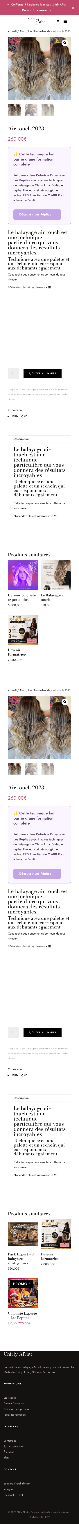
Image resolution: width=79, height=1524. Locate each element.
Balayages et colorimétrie (38, 389)
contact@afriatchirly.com (17, 1483)
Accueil (12, 31)
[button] (65, 43)
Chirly (54, 389)
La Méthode (10, 1441)
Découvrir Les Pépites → (37, 214)
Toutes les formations (15, 1415)
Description (21, 439)
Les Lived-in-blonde (39, 31)
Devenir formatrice (14, 1403)
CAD (24, 416)
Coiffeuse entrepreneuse (17, 1409)
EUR (14, 416)
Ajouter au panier (42, 373)
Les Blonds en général (45, 394)
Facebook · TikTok (13, 1495)
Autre (22, 389)
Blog (6, 1457)
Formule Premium (25, 394)
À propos (9, 1452)
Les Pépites (10, 1398)
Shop (22, 31)
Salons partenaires (14, 1446)
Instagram (9, 1489)
